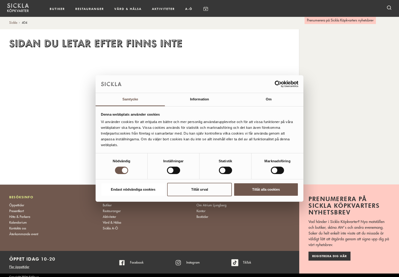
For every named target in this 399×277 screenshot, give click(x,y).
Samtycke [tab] (130, 99)
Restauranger (89, 9)
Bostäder (202, 216)
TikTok (247, 262)
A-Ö (188, 9)
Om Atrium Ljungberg (211, 205)
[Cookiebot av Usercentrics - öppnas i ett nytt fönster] (278, 84)
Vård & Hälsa (112, 222)
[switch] (173, 170)
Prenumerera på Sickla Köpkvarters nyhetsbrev (340, 20)
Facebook (136, 262)
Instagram (193, 262)
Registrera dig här (329, 256)
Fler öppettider (19, 266)
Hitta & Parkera (19, 216)
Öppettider (16, 205)
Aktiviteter (163, 9)
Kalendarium (206, 9)
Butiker (57, 9)
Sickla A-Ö (110, 228)
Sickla (13, 22)
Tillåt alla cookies (266, 190)
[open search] (389, 7)
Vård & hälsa (128, 9)
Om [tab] (269, 99)
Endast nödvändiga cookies (133, 190)
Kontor (201, 211)
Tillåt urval (199, 190)
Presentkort (16, 211)
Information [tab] (199, 99)
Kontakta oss (17, 228)
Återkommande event (23, 234)
